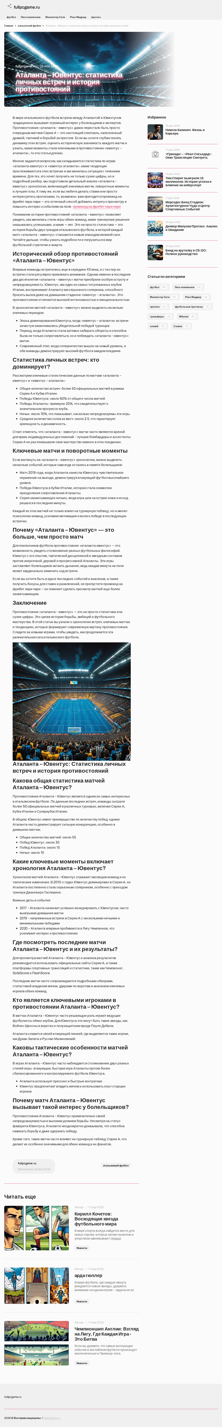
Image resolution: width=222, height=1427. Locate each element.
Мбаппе (186, 316)
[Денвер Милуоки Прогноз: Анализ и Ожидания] (155, 228)
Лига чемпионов (31, 17)
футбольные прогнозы (192, 306)
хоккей (157, 326)
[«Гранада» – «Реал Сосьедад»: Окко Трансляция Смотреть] (155, 156)
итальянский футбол (29, 25)
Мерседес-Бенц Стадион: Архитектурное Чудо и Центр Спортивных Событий (187, 206)
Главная (8, 25)
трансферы (160, 316)
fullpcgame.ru (51, 1418)
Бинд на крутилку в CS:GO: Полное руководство (186, 252)
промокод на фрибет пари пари (97, 206)
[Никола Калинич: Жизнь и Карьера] (155, 132)
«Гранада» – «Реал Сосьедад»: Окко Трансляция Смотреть (188, 155)
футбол (11, 17)
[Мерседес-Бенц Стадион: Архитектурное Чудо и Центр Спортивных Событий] (155, 204)
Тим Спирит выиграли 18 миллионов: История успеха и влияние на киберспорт (188, 182)
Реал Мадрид (78, 17)
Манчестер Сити (55, 17)
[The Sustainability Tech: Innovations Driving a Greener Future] (36, 1228)
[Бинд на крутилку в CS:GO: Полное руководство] (155, 252)
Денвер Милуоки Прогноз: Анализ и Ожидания (191, 228)
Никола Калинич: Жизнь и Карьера (185, 131)
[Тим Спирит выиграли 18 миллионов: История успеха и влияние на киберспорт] (155, 180)
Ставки (181, 326)
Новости (82, 1248)
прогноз (96, 17)
